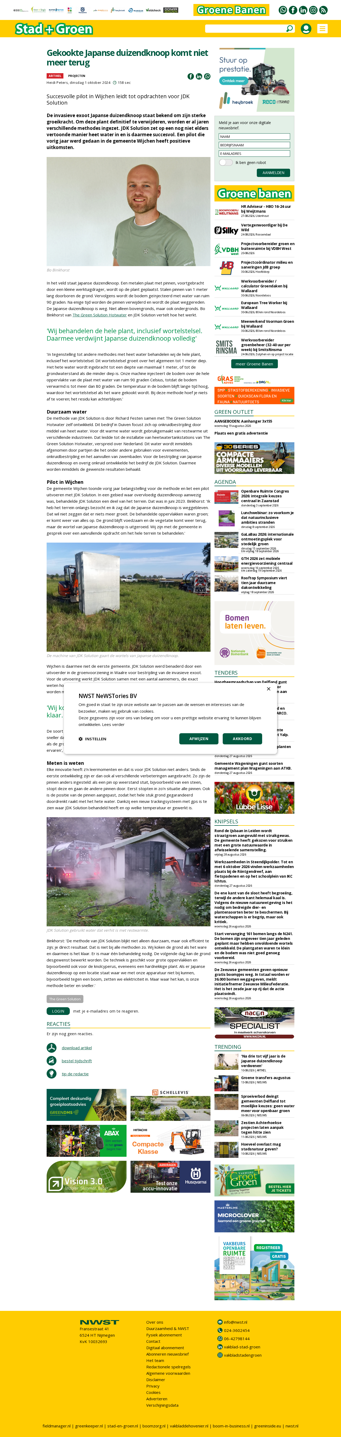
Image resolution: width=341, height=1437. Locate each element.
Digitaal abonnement (165, 1347)
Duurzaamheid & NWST (167, 1328)
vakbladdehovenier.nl (189, 1425)
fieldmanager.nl (57, 1425)
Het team (155, 1360)
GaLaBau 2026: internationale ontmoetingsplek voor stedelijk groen (267, 539)
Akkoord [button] (242, 738)
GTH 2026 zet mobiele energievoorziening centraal (267, 561)
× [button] (268, 689)
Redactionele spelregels (168, 1366)
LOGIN (58, 1011)
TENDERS (226, 672)
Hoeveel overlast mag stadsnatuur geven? (261, 1146)
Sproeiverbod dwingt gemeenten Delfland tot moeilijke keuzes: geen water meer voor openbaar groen (267, 1103)
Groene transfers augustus (266, 1077)
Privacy (153, 1386)
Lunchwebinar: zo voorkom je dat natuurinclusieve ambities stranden (267, 517)
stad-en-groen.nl (122, 1425)
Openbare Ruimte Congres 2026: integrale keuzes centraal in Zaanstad (265, 496)
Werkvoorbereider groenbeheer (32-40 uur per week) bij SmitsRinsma (265, 344)
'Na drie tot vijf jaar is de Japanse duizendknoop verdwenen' (263, 1061)
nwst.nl (292, 1425)
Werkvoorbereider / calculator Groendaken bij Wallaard (264, 286)
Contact (153, 1341)
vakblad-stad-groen (242, 1346)
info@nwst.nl (235, 1322)
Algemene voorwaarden (168, 1373)
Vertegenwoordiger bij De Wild (264, 227)
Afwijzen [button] (198, 738)
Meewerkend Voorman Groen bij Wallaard (267, 324)
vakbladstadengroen (243, 1355)
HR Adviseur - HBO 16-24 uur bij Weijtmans (266, 209)
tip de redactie (75, 1073)
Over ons (154, 1322)
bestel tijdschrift (77, 1060)
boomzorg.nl (154, 1425)
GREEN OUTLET (234, 411)
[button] (92, 739)
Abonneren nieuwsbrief (167, 1354)
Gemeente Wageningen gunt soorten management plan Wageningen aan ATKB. (252, 766)
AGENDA (225, 481)
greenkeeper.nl (89, 1425)
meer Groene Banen (254, 363)
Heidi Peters (57, 82)
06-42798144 (237, 1338)
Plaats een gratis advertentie (241, 433)
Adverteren (156, 1398)
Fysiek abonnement (164, 1334)
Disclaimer (155, 1379)
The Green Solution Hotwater (99, 314)
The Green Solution (65, 999)
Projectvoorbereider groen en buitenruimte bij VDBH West (267, 246)
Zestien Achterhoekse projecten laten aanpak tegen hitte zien (262, 1127)
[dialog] (170, 718)
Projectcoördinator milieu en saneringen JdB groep (267, 265)
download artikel (77, 1047)
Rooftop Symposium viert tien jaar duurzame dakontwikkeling (264, 582)
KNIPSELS (226, 821)
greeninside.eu (267, 1425)
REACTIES (58, 1023)
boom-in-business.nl (231, 1425)
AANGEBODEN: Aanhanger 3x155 (243, 421)
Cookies (153, 1392)
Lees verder (113, 724)
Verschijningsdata (162, 1405)
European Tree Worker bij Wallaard (264, 305)
